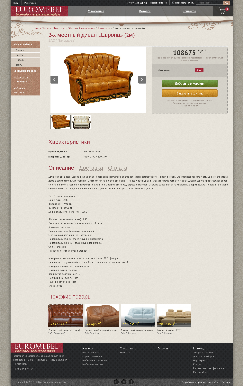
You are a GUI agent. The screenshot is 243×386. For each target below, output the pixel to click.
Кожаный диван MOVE (169, 330)
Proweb (226, 382)
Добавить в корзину (189, 83)
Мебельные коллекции (20, 79)
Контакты (125, 352)
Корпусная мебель (24, 71)
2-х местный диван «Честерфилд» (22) (69, 330)
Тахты (19, 64)
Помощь (199, 348)
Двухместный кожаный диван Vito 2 (104, 330)
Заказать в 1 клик (189, 93)
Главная (37, 28)
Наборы (20, 59)
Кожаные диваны (87, 28)
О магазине (128, 348)
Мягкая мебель (60, 28)
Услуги (163, 348)
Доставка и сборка (203, 356)
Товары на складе (203, 352)
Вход (16, 2)
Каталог (47, 28)
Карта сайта (200, 372)
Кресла (19, 55)
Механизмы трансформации (208, 368)
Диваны (73, 28)
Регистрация (30, 2)
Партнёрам (199, 360)
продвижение (204, 382)
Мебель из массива (20, 90)
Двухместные (104, 28)
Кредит (197, 364)
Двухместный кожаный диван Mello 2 (141, 330)
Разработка (188, 382)
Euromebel (39, 11)
